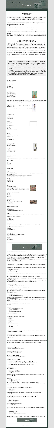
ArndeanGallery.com (13, 2)
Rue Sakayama (13, 70)
